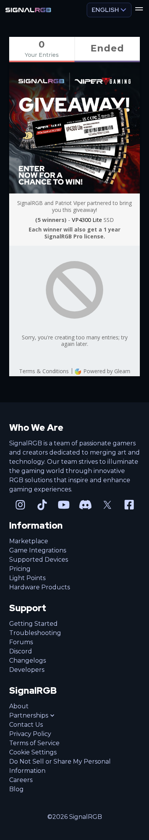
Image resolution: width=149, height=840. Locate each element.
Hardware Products (39, 587)
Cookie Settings (33, 752)
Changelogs (27, 660)
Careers (20, 780)
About (19, 706)
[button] (31, 715)
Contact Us (26, 724)
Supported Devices (38, 559)
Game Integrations (37, 550)
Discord (20, 651)
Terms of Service (34, 743)
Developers (26, 669)
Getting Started (33, 623)
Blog (16, 789)
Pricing (20, 568)
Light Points (27, 578)
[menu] (139, 10)
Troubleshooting (35, 633)
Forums (21, 642)
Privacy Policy (30, 733)
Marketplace (28, 541)
